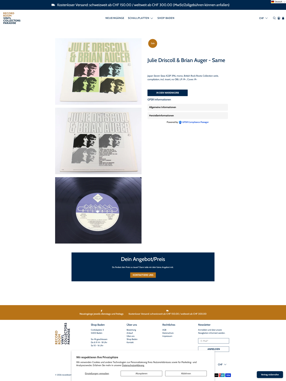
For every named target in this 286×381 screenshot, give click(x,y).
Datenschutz (168, 333)
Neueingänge (114, 18)
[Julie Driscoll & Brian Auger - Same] (98, 71)
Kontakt (130, 342)
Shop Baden (165, 18)
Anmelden (213, 349)
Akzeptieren (141, 373)
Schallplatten (138, 18)
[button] (278, 1)
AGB (164, 329)
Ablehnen (186, 373)
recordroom (67, 375)
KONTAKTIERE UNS (143, 275)
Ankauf (130, 333)
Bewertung (131, 329)
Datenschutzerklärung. (133, 365)
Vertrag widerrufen (270, 374)
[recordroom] (11, 18)
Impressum (167, 336)
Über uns (131, 336)
